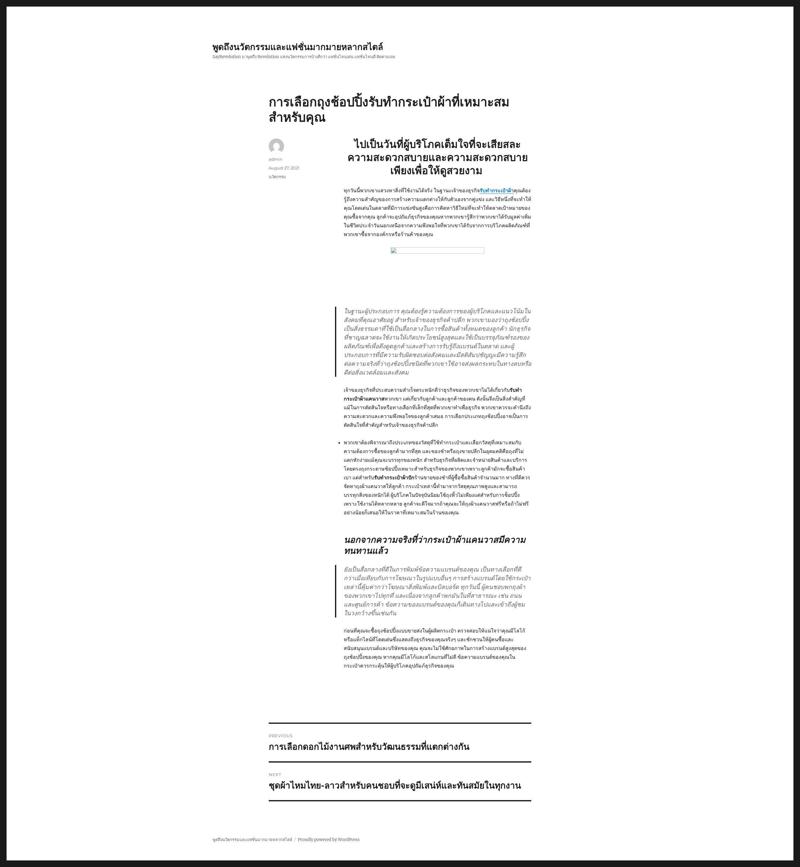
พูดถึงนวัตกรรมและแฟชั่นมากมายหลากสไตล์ (297, 47)
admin (275, 159)
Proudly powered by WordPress (329, 839)
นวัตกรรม (277, 176)
